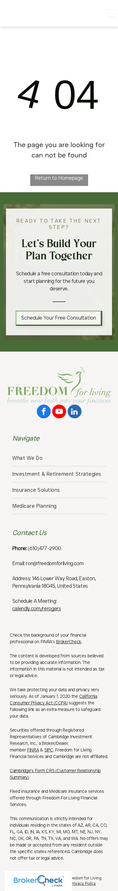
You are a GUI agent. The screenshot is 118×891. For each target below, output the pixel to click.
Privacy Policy (83, 883)
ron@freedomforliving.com (54, 563)
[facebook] (44, 412)
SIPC (48, 750)
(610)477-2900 (44, 548)
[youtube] (59, 412)
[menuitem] (59, 458)
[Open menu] (111, 13)
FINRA (33, 750)
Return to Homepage (59, 178)
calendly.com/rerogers (36, 609)
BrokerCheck (68, 641)
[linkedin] (74, 412)
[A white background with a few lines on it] (8, 16)
